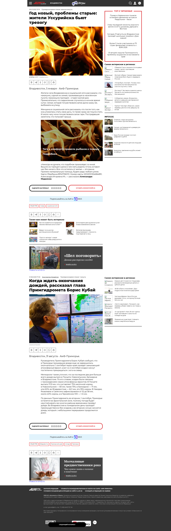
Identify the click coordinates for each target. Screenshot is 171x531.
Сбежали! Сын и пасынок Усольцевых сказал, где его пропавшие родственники (128, 69)
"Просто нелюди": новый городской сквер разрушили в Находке (50, 239)
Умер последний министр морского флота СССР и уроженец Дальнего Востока (123, 27)
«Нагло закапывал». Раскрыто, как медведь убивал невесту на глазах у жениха (128, 306)
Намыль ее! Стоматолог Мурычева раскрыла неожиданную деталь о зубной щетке (127, 283)
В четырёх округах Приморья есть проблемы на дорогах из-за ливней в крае (123, 55)
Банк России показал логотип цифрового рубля (125, 136)
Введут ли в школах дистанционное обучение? (49, 231)
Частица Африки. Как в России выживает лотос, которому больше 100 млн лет (127, 298)
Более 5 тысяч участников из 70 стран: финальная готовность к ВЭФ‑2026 (123, 45)
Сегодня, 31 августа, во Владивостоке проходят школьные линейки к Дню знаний (123, 36)
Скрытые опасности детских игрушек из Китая (127, 143)
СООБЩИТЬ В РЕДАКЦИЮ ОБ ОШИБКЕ (97, 491)
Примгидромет (34, 344)
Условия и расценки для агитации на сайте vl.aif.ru (63, 491)
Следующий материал (67, 524)
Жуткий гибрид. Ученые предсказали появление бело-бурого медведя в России (128, 77)
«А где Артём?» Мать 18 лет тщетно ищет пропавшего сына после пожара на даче (127, 313)
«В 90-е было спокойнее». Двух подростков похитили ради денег (127, 289)
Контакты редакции (51, 488)
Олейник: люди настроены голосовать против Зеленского (125, 120)
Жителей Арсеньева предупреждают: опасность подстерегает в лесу (86, 232)
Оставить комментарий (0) (85, 188)
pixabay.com (43, 77)
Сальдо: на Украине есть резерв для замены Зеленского (127, 128)
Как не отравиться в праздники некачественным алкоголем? (50, 223)
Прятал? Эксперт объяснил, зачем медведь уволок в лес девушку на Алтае (127, 107)
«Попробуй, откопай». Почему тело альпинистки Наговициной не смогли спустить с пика (127, 84)
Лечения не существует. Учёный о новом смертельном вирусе (127, 320)
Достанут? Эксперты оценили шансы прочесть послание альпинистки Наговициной (128, 92)
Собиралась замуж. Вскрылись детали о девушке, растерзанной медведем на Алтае (127, 100)
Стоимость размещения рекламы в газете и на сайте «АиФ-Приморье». (87, 488)
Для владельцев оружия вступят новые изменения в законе (88, 223)
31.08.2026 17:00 (34, 277)
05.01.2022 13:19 (34, 9)
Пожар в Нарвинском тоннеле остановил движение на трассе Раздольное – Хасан (123, 17)
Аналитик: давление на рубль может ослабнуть (127, 151)
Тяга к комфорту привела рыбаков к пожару (71, 149)
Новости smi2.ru (37, 270)
